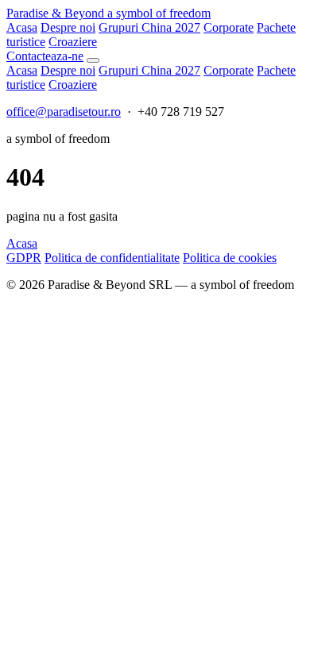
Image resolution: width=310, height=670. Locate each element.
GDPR (23, 257)
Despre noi (68, 27)
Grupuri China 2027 (149, 27)
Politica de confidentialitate (112, 257)
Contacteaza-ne (44, 56)
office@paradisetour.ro (63, 111)
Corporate (228, 27)
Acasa (21, 27)
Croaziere (72, 41)
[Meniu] (93, 60)
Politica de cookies (230, 257)
